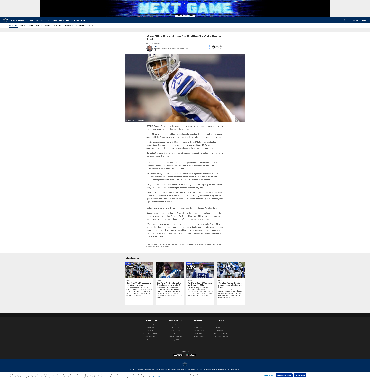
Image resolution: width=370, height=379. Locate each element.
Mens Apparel (220, 324)
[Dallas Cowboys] (185, 364)
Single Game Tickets (198, 330)
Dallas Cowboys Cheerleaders (175, 324)
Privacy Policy (150, 324)
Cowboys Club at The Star (175, 336)
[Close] (367, 375)
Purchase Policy (150, 330)
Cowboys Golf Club (176, 339)
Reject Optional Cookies (284, 375)
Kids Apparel (220, 330)
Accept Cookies (300, 375)
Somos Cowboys (175, 343)
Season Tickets (198, 327)
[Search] (344, 20)
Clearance (220, 339)
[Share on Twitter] (213, 48)
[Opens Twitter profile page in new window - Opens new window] (155, 50)
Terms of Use (150, 327)
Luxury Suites (198, 333)
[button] (182, 306)
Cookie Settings (268, 375)
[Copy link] (220, 47)
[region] (185, 375)
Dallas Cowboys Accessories (220, 336)
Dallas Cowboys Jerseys (220, 333)
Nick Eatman (157, 46)
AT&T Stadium (176, 327)
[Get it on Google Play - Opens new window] (191, 356)
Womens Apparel (220, 327)
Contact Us (176, 333)
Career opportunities (150, 336)
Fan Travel (198, 339)
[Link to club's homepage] (5, 20)
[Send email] (217, 48)
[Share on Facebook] (209, 48)
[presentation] (244, 307)
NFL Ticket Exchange (198, 336)
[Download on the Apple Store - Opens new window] (178, 355)
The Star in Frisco (175, 330)
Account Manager (198, 324)
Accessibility (150, 339)
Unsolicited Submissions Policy (150, 333)
